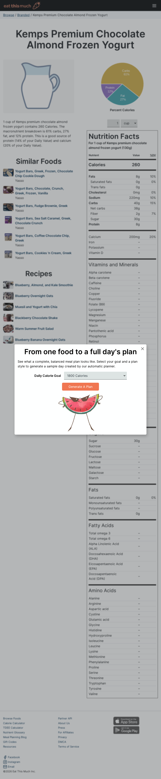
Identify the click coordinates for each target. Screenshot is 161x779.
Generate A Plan (80, 387)
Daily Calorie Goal (47, 376)
